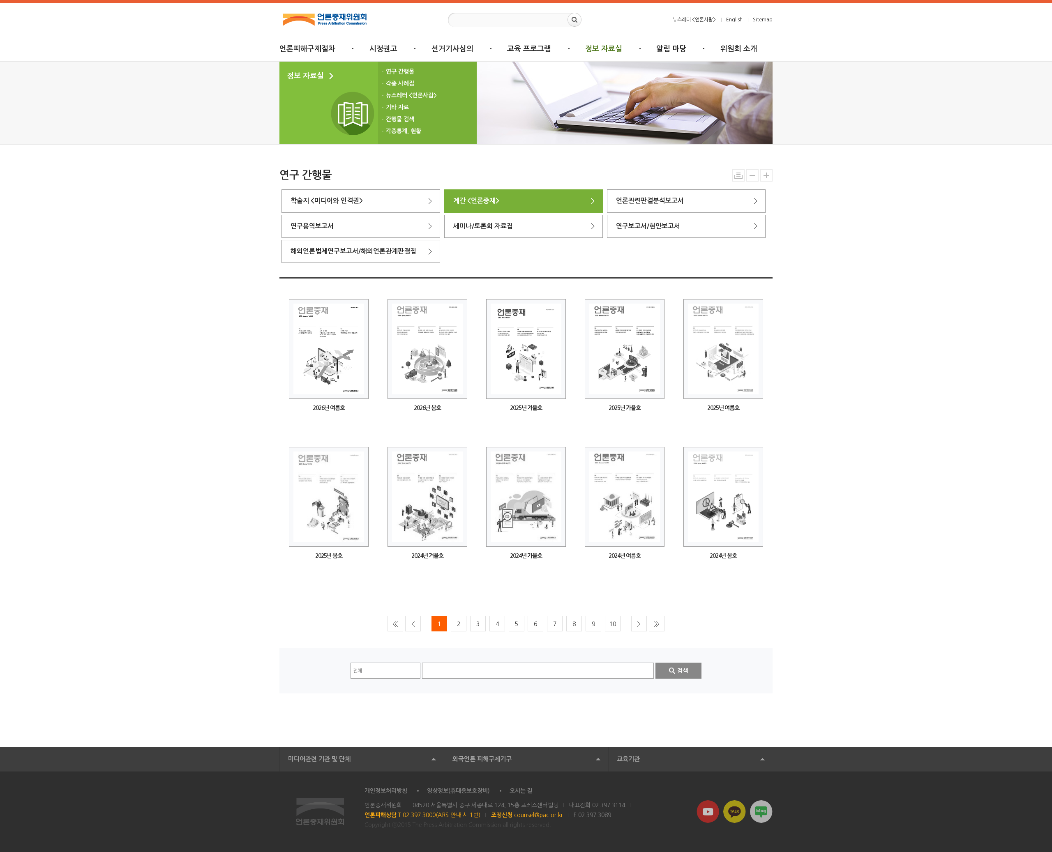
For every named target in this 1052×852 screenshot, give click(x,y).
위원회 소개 (738, 49)
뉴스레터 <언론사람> (694, 19)
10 (612, 624)
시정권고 (383, 49)
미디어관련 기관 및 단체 (319, 759)
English (734, 19)
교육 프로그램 (529, 49)
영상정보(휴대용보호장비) (458, 791)
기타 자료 (397, 107)
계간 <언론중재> (476, 201)
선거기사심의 (452, 49)
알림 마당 (671, 49)
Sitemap (763, 19)
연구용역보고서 (312, 226)
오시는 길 (521, 791)
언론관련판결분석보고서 (650, 201)
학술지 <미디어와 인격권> (327, 201)
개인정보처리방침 (386, 791)
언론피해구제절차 (307, 49)
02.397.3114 (608, 805)
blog (761, 811)
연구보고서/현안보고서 (648, 226)
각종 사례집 (400, 83)
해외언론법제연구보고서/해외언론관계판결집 (353, 251)
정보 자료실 (603, 49)
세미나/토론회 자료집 (483, 226)
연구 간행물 (400, 71)
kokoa (734, 811)
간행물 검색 (400, 119)
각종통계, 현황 (403, 131)
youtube (708, 811)
